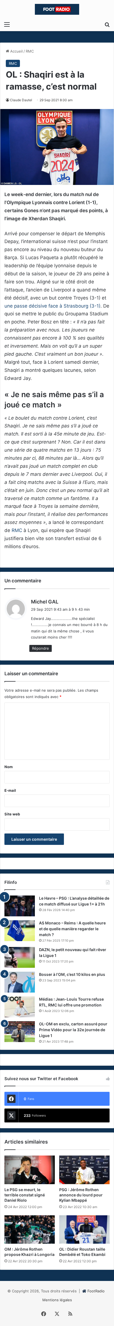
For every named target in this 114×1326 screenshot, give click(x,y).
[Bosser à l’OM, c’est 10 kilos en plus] (19, 982)
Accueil (16, 51)
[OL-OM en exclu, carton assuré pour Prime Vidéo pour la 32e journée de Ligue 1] (19, 1031)
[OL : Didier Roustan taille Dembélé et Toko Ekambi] (84, 1229)
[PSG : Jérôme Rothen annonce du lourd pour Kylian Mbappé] (84, 1170)
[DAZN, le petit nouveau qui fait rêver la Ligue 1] (19, 957)
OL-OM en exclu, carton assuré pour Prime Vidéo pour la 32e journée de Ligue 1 (73, 1029)
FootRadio (96, 1291)
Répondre (40, 648)
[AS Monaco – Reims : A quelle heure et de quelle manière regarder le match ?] (19, 930)
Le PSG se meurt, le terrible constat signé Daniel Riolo (24, 1195)
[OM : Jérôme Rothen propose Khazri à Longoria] (29, 1229)
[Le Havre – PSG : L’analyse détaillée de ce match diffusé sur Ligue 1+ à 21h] (19, 905)
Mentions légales (57, 1300)
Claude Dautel (21, 100)
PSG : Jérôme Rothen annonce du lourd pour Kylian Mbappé (81, 1195)
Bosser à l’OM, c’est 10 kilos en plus (72, 974)
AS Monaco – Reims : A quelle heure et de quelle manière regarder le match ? (72, 929)
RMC (30, 51)
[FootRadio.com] (57, 9)
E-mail (10, 790)
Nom (8, 767)
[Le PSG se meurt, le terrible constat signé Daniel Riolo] (29, 1170)
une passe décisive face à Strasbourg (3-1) (52, 306)
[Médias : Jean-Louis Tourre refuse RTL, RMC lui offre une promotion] (19, 1006)
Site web (12, 814)
